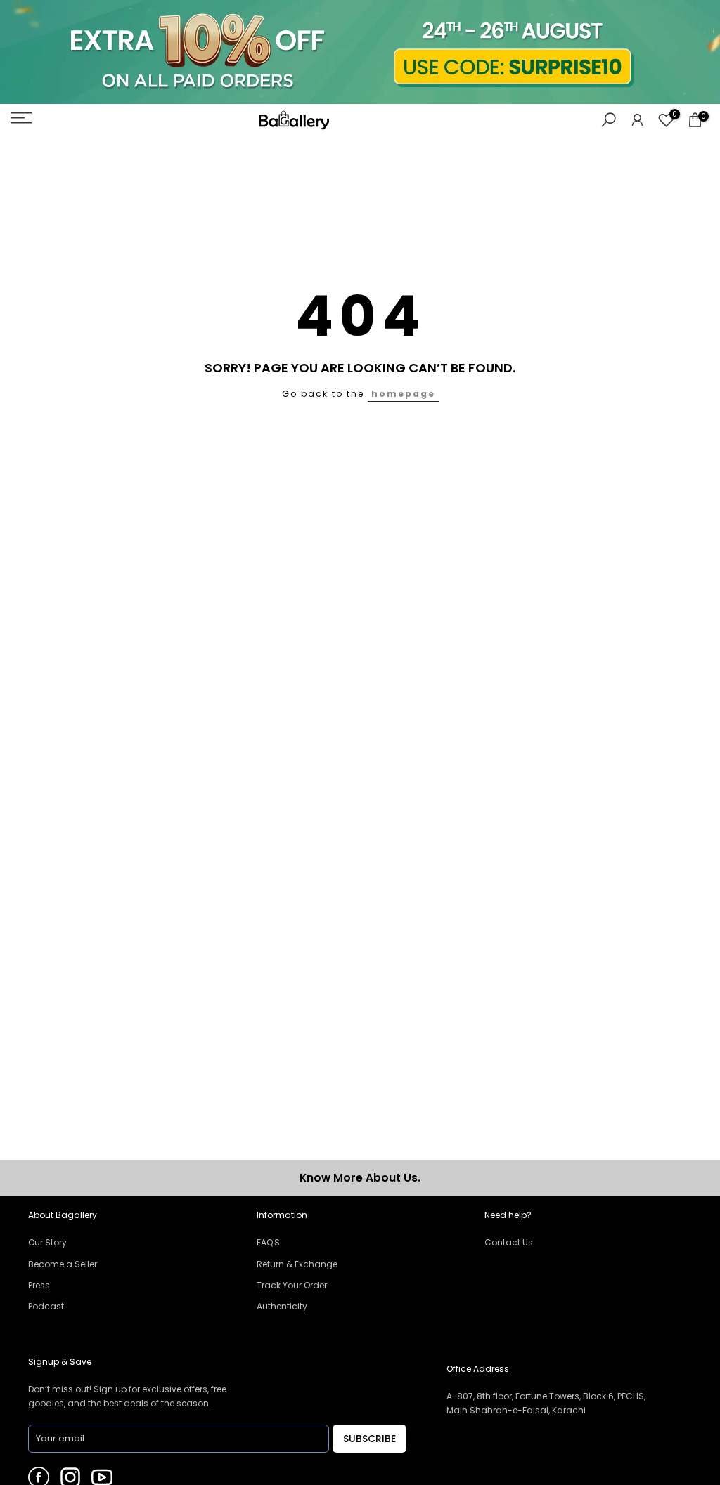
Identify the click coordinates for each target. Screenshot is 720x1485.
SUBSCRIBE (369, 1439)
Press (39, 1285)
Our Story (47, 1242)
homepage (403, 394)
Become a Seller (62, 1264)
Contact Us (508, 1242)
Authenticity (282, 1306)
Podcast (46, 1306)
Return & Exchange (297, 1264)
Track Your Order (292, 1285)
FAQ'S (268, 1242)
